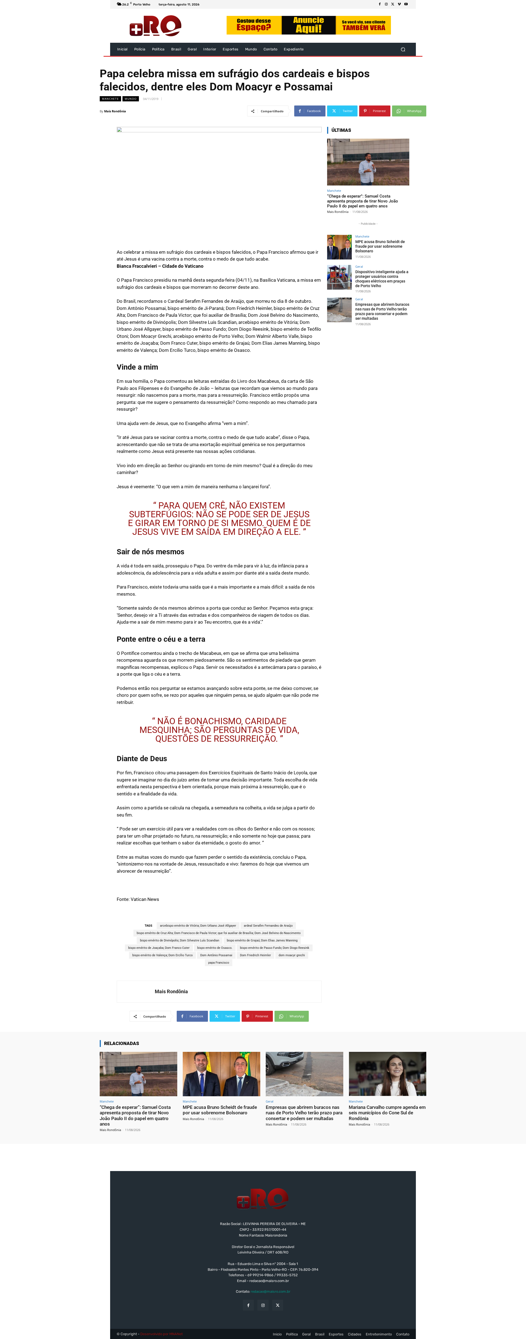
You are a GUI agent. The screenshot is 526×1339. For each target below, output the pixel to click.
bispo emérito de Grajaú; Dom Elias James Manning (262, 940)
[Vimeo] (399, 4)
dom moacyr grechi (292, 955)
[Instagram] (386, 4)
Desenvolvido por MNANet (161, 1334)
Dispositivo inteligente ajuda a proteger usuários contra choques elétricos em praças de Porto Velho (381, 279)
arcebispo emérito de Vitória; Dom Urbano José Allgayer (198, 925)
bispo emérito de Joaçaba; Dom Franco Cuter (159, 948)
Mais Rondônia (115, 111)
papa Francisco (218, 962)
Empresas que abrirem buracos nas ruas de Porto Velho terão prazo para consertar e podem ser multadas (382, 311)
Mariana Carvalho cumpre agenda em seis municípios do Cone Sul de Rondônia (387, 1112)
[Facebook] (379, 4)
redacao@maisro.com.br (270, 1291)
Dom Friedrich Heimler (255, 955)
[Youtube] (406, 4)
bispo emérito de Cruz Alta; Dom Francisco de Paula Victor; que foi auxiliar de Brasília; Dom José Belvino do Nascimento (219, 933)
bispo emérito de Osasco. (214, 948)
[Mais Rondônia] (136, 992)
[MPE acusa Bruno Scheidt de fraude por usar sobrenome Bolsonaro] (339, 247)
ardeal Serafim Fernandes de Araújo (268, 925)
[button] (402, 49)
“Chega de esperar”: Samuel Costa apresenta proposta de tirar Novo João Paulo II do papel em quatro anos (362, 201)
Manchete (110, 99)
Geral (359, 266)
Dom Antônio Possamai (216, 955)
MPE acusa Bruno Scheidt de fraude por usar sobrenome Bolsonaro (380, 246)
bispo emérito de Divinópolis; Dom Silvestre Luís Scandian (179, 940)
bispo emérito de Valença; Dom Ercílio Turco (162, 955)
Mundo (131, 99)
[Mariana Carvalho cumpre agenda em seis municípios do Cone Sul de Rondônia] (387, 1074)
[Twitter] (393, 4)
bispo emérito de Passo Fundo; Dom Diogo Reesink (274, 948)
